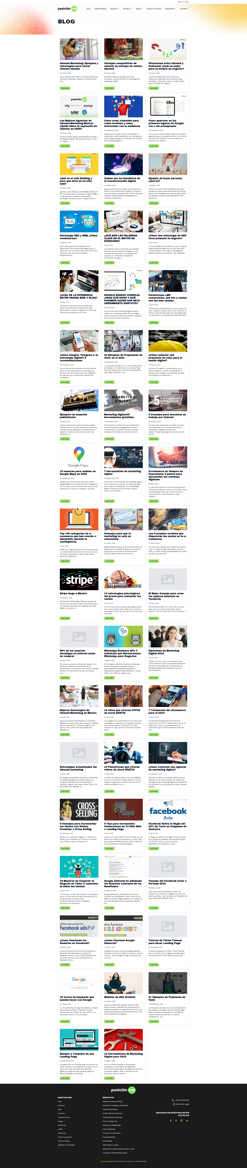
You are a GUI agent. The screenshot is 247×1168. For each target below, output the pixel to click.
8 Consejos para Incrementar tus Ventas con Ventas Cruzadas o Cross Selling (78, 826)
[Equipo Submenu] (143, 9)
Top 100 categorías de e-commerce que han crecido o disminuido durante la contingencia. (78, 537)
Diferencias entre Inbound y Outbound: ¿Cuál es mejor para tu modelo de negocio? (166, 66)
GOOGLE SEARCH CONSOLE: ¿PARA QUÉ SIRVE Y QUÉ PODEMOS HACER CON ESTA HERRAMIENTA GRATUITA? (122, 299)
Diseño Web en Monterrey (112, 1113)
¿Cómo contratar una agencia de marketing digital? (167, 768)
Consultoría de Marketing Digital (115, 1153)
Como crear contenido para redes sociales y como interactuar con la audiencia (122, 123)
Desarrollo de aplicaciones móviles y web (118, 1149)
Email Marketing (109, 1137)
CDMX (60, 1129)
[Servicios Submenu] (119, 9)
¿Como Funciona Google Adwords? (119, 941)
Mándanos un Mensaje (66, 1145)
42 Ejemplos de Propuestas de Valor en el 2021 (123, 356)
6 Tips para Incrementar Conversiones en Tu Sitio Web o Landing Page (122, 826)
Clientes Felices (64, 1117)
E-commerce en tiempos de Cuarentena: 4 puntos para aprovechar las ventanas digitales (166, 475)
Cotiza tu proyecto (65, 1137)
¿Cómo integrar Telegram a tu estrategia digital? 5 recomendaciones (79, 358)
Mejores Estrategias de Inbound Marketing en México (78, 711)
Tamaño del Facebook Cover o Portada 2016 (168, 882)
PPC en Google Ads (110, 1121)
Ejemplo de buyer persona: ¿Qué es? (165, 179)
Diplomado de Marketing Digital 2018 (164, 652)
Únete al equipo (64, 1141)
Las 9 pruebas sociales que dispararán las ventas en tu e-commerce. (167, 536)
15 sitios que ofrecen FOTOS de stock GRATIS (122, 711)
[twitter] (176, 1120)
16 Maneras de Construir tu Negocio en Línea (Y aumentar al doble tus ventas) (79, 884)
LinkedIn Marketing (110, 1109)
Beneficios (62, 1125)
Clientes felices (100, 9)
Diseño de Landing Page (112, 1125)
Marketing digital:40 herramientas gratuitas (119, 416)
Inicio (89, 9)
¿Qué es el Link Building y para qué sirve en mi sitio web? (76, 181)
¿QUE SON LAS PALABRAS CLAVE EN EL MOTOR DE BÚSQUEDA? (120, 238)
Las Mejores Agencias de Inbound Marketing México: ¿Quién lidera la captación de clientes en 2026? (78, 124)
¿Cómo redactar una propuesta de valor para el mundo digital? (165, 358)
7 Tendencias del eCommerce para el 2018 (167, 711)
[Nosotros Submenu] (132, 9)
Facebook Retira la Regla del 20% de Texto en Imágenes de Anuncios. (168, 826)
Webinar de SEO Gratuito (119, 997)
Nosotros (126, 9)
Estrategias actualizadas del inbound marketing (78, 768)
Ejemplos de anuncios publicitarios (73, 416)
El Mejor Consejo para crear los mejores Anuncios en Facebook (166, 596)
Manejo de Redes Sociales (113, 1101)
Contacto (183, 9)
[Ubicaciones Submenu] (176, 9)
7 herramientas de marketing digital (122, 472)
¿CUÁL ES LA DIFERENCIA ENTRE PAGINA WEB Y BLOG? (78, 296)
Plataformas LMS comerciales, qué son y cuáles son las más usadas (168, 298)
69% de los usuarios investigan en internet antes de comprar (77, 653)
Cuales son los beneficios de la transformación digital (122, 179)
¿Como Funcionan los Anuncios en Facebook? (74, 941)
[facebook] (171, 1120)
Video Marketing (109, 1129)
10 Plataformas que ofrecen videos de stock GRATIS (122, 768)
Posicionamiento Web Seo (112, 1117)
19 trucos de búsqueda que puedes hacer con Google (77, 998)
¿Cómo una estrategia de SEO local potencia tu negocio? (167, 237)
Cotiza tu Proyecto (154, 9)
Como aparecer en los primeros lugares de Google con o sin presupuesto (166, 123)
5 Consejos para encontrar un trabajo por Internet (167, 416)
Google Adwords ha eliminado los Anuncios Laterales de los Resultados (123, 884)
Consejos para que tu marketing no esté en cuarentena (117, 536)
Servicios (113, 9)
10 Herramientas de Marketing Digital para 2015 (123, 1055)
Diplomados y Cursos (110, 1145)
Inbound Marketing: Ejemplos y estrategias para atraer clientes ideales (79, 66)
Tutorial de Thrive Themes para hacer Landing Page (165, 941)
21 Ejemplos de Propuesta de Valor (167, 998)
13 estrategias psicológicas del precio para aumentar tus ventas (122, 596)
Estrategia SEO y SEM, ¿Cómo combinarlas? (79, 237)
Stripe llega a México (73, 593)
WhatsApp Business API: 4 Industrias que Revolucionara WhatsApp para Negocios (122, 653)
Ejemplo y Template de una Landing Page (77, 1055)
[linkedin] (187, 1120)
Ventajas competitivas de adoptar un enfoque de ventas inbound (123, 66)
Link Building (107, 1141)
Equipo (138, 9)
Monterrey (62, 1133)
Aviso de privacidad (107, 1161)
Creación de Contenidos (112, 1133)
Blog (59, 1109)
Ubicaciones (169, 9)
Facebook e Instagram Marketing (115, 1105)
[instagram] (181, 1120)
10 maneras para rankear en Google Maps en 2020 (78, 472)
